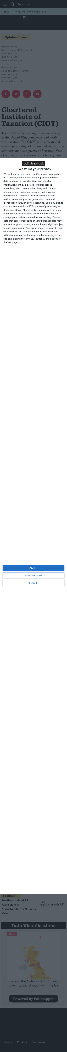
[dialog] (33, 526)
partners (21, 174)
